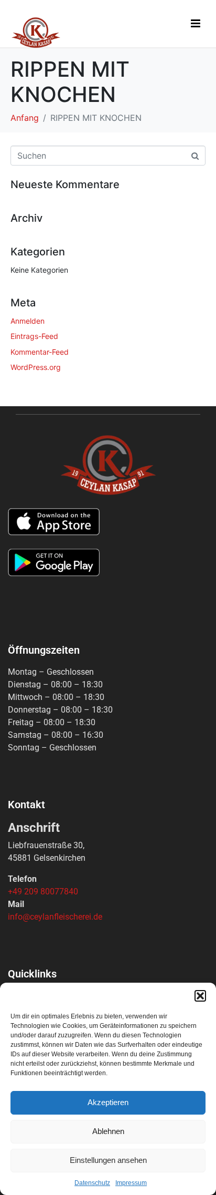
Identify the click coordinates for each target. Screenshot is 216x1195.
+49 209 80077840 (43, 892)
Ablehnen (108, 1131)
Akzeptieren (108, 1102)
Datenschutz (92, 1183)
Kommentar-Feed (39, 351)
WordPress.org (35, 367)
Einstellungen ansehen (108, 1160)
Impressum (131, 1183)
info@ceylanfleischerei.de (55, 917)
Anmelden (27, 320)
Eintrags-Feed (34, 336)
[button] (200, 996)
